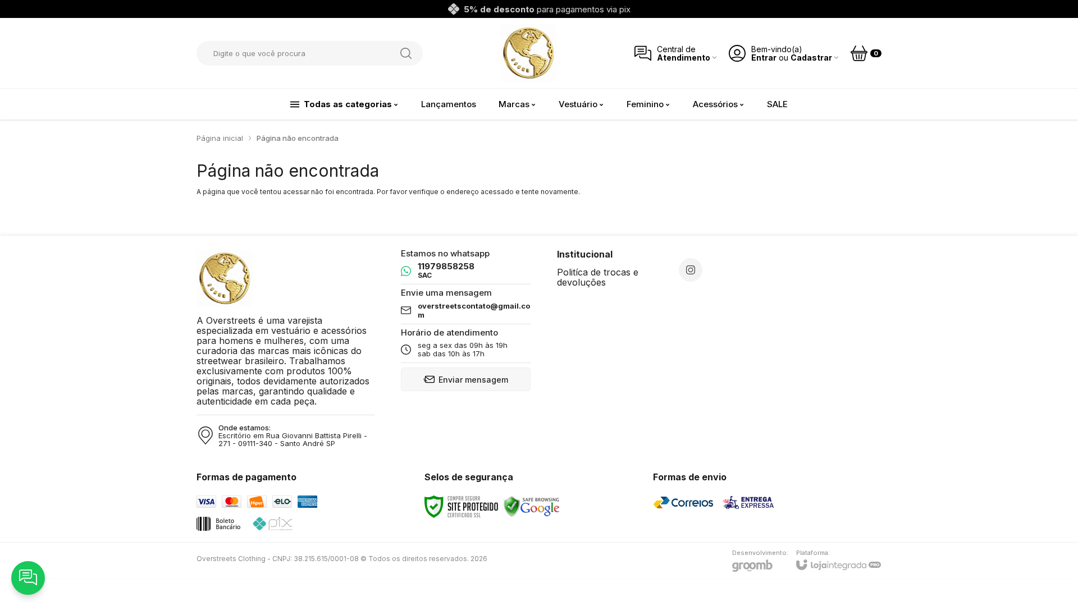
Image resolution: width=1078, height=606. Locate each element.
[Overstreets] (528, 53)
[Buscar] (406, 53)
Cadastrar (811, 57)
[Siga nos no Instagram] (690, 270)
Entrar (763, 57)
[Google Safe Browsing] (532, 506)
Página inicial (220, 138)
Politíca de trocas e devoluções (597, 277)
